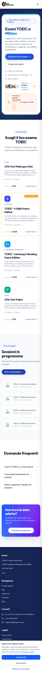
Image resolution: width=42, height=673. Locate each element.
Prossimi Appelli (7, 586)
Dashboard (6, 594)
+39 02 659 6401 (11, 618)
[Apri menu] (37, 4)
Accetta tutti (21, 657)
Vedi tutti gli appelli (12, 372)
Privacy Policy (7, 635)
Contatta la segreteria (21, 530)
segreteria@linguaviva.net (14, 622)
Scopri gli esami (16, 64)
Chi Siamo (5, 597)
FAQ (3, 590)
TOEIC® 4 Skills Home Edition (12, 560)
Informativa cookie (27, 652)
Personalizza (21, 663)
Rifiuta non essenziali (21, 669)
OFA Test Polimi (7, 568)
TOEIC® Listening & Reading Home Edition (17, 564)
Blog (3, 601)
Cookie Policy (7, 639)
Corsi (3, 573)
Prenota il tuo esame (18, 57)
